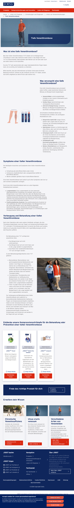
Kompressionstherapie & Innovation (33, 459)
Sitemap (65, 480)
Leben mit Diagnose (32, 463)
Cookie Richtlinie (40, 480)
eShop (28, 474)
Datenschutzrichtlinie (25, 480)
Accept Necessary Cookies (55, 501)
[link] (11, 355)
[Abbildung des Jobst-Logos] (8, 4)
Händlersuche (62, 1)
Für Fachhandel (30, 471)
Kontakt (69, 1)
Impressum (51, 480)
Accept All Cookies (55, 505)
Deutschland (54, 1)
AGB (59, 480)
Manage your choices (55, 497)
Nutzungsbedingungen (9, 480)
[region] (37, 501)
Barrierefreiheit (35, 482)
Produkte (29, 456)
